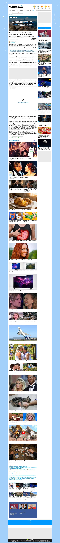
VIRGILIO (14, 540)
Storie (13, 10)
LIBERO (12, 540)
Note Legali (13, 541)
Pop (49, 8)
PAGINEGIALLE (17, 540)
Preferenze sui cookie (23, 541)
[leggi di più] (36, 42)
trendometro (43, 28)
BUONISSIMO (44, 540)
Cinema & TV (26, 10)
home (9, 14)
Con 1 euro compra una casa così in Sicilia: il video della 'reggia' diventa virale (22, 469)
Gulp (38, 8)
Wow (45, 8)
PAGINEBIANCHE (29, 540)
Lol (34, 8)
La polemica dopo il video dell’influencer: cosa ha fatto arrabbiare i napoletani (22, 51)
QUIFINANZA (41, 540)
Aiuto (26, 541)
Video (17, 10)
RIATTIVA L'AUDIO (14, 17)
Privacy (16, 541)
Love (42, 8)
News (10, 10)
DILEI (36, 540)
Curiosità (21, 10)
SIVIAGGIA (38, 540)
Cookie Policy (18, 541)
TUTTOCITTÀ (33, 540)
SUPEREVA (48, 540)
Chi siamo (10, 541)
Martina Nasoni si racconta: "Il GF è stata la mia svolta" (18, 466)
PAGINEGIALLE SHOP (22, 540)
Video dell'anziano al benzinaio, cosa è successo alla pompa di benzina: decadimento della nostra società (20, 471)
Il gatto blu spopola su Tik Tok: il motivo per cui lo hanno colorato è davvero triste (22, 477)
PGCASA (26, 540)
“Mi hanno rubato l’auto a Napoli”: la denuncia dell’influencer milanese (21, 50)
